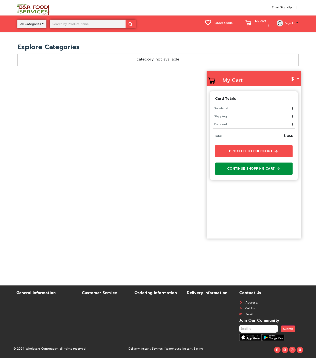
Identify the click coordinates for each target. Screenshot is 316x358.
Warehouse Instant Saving (184, 349)
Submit (288, 329)
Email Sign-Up (282, 7)
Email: (249, 314)
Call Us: (250, 308)
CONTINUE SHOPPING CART (251, 168)
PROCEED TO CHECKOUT (251, 151)
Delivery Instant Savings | (147, 349)
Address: (251, 303)
